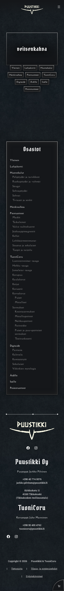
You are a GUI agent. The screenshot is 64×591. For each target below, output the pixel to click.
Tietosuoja (16, 568)
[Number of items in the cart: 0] (58, 585)
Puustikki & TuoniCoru (43, 561)
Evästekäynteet (34, 576)
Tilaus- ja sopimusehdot (44, 568)
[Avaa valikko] (59, 7)
